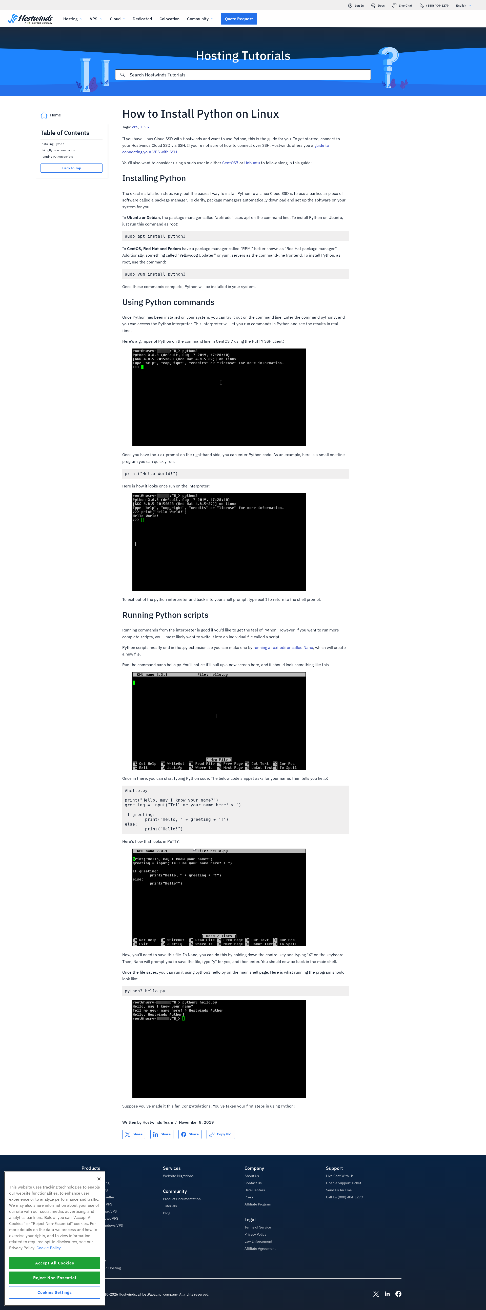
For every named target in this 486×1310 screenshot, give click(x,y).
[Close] (99, 1178)
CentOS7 (230, 162)
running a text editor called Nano (283, 647)
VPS (135, 127)
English (461, 5)
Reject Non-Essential (54, 1277)
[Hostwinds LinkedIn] (384, 1294)
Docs (381, 5)
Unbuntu (252, 162)
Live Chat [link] (405, 5)
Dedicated (142, 18)
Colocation (169, 18)
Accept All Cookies (54, 1262)
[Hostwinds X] (373, 1294)
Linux (145, 127)
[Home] (30, 19)
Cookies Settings (54, 1292)
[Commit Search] (122, 75)
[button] (239, 18)
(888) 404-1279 (437, 5)
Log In (359, 5)
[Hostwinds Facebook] (395, 1294)
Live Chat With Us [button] (340, 1176)
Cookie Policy (48, 1247)
